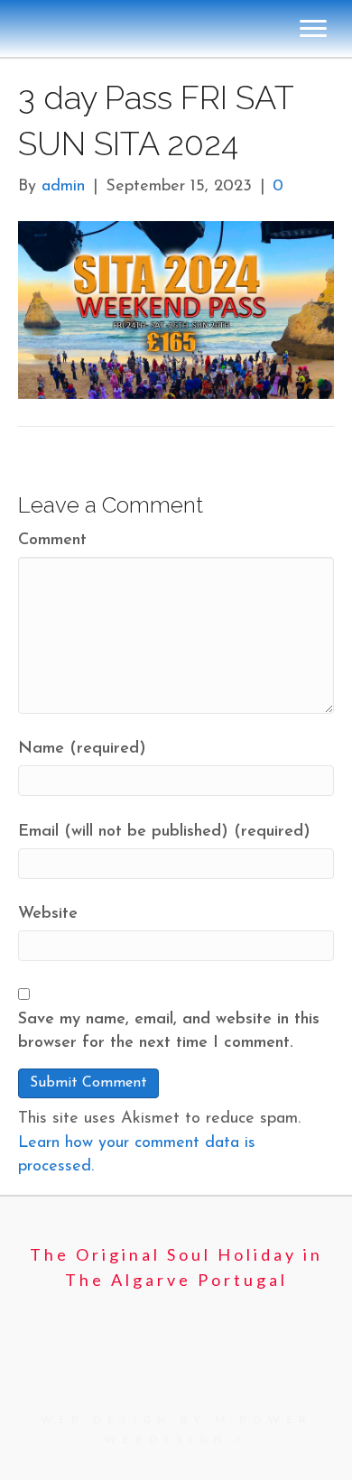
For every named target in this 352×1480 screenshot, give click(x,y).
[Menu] (313, 29)
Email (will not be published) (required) (164, 832)
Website (48, 914)
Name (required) (82, 749)
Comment (52, 540)
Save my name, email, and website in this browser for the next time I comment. (169, 1031)
